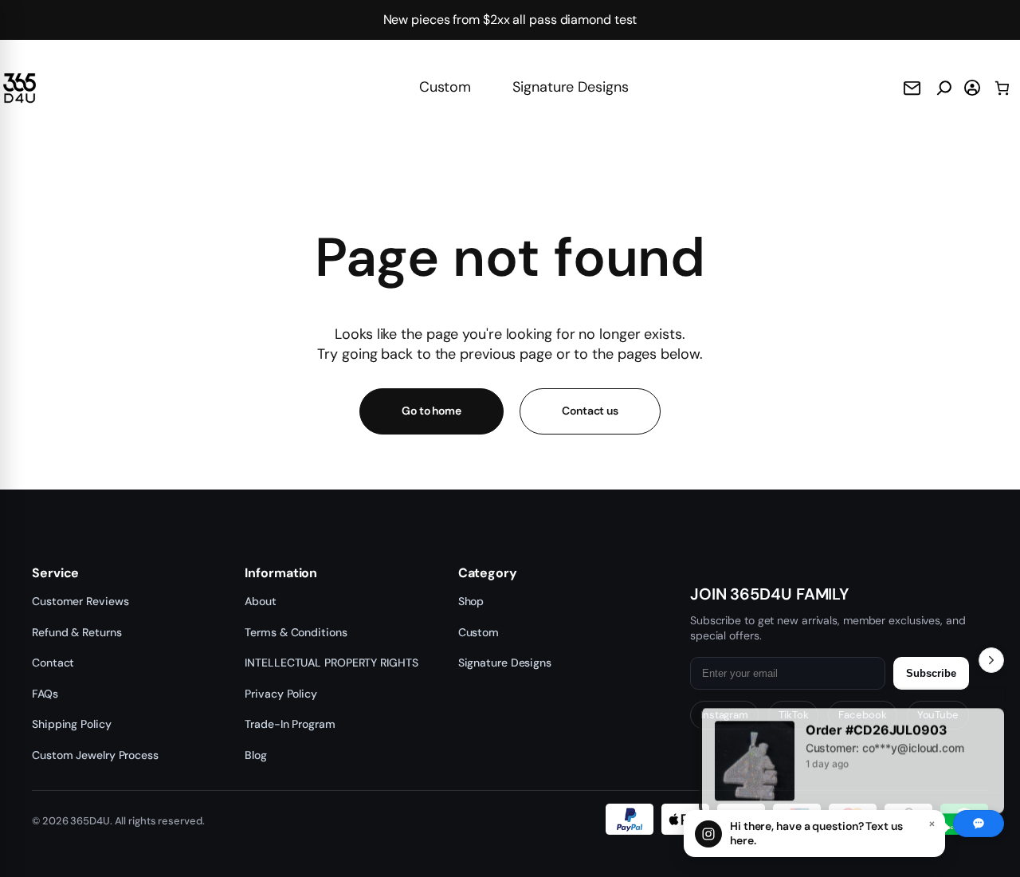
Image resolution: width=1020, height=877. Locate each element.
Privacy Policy (281, 693)
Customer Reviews (80, 601)
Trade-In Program (290, 724)
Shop (471, 601)
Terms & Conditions (296, 632)
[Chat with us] (978, 823)
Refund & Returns (76, 632)
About (261, 601)
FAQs (45, 693)
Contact (53, 662)
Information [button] (281, 573)
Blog (256, 755)
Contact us (590, 410)
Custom (445, 86)
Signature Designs (570, 86)
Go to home (431, 410)
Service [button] (55, 573)
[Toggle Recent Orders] (991, 660)
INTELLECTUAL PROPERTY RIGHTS (331, 662)
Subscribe (931, 673)
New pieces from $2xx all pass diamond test (510, 19)
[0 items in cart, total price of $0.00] (1002, 88)
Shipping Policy (72, 724)
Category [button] (487, 573)
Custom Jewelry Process (95, 755)
